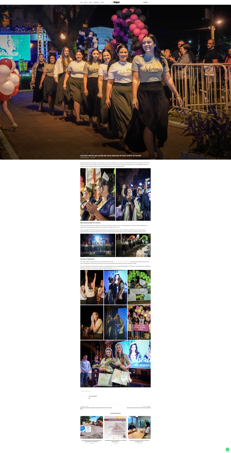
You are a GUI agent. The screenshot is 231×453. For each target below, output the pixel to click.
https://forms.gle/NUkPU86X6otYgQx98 (121, 261)
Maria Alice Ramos (85, 157)
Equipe (90, 2)
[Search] (150, 2)
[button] (82, 431)
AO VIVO (145, 2)
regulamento (116, 268)
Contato (102, 2)
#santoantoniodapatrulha (86, 391)
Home (81, 2)
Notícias (85, 2)
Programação (96, 2)
